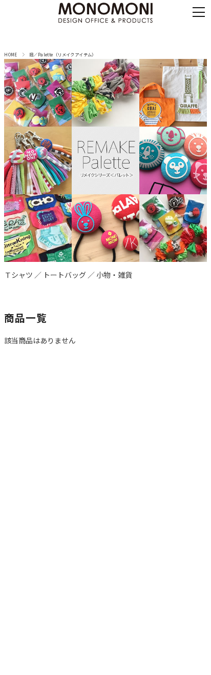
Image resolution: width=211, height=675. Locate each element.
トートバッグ (64, 275)
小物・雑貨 (114, 275)
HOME (10, 54)
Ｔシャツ (18, 275)
